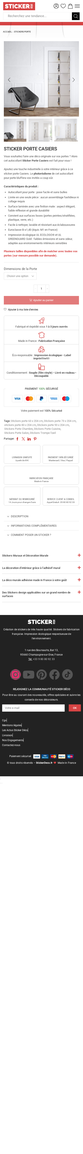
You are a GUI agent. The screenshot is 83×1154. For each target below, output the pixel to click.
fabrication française (41, 478)
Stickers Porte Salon (16, 432)
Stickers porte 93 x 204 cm (53, 425)
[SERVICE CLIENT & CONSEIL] (61, 493)
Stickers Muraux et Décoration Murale (25, 555)
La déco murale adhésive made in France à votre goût (34, 580)
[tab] (41, 516)
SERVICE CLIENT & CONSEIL (60, 499)
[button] (56, 6)
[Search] (76, 16)
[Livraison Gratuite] (22, 451)
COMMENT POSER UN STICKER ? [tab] (31, 534)
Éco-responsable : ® (41, 357)
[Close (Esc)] (0, 779)
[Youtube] (28, 674)
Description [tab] (19, 516)
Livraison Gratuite (22, 457)
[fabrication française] (41, 472)
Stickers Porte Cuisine (47, 428)
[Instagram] (15, 674)
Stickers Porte (22, 32)
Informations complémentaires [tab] (34, 525)
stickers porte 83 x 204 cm (20, 425)
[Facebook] (54, 674)
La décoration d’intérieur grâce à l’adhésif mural (31, 568)
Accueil (7, 32)
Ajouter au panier (43, 300)
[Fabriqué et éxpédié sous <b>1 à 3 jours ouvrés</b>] (41, 321)
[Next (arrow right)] (1, 783)
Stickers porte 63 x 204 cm (27, 421)
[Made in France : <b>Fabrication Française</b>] (41, 335)
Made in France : (41, 340)
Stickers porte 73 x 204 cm (60, 421)
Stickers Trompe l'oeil (43, 432)
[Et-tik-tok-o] (67, 674)
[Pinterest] (41, 674)
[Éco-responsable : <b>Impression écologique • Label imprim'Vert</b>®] (41, 349)
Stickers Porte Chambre (18, 428)
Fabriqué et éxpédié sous (41, 326)
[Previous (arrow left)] (0, 783)
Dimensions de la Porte (20, 269)
